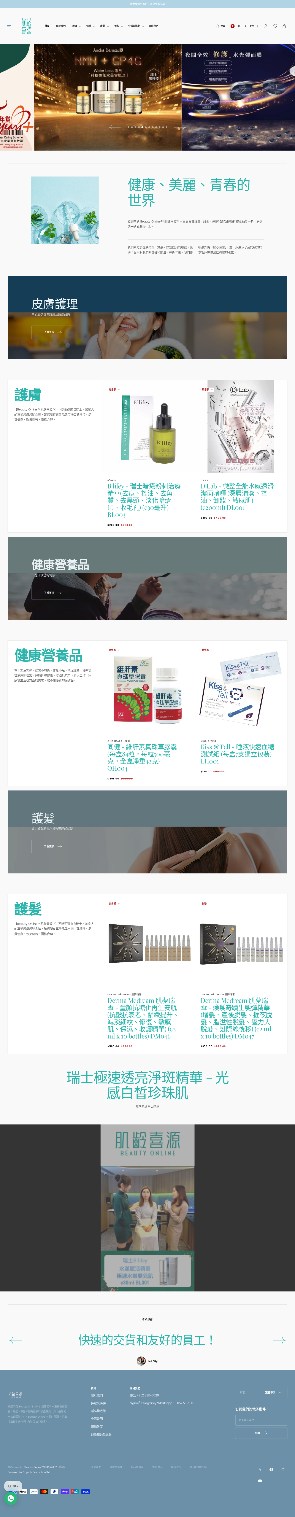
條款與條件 (98, 1403)
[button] (220, 26)
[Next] (279, 1340)
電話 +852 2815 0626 (144, 1395)
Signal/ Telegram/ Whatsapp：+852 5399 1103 (163, 1403)
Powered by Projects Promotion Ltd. (29, 1472)
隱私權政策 (98, 1411)
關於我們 (97, 1395)
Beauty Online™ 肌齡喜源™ (40, 1467)
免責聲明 (97, 1419)
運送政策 (97, 1427)
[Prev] (15, 1340)
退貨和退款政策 (101, 1434)
